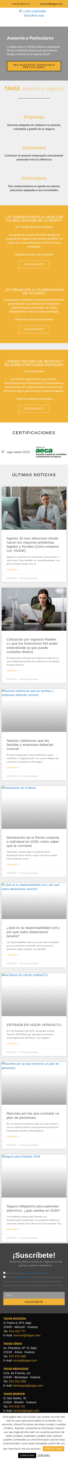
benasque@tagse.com (28, 1385)
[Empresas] (34, 108)
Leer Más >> (13, 570)
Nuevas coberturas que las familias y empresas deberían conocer (30, 745)
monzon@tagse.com (26, 1335)
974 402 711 (17, 1331)
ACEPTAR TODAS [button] (53, 1448)
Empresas (34, 117)
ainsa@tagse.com (25, 1360)
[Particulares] (34, 169)
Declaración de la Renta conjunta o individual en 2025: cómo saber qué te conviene (33, 842)
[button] (34, 22)
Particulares (34, 178)
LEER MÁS (44, 1455)
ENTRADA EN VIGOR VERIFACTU (34, 1025)
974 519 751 (17, 1406)
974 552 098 (17, 1381)
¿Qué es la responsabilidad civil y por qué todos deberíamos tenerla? (33, 932)
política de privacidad (22, 1277)
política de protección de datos (35, 1273)
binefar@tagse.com (26, 1410)
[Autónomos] (34, 138)
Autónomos (34, 147)
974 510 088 (17, 1356)
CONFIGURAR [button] (27, 1455)
